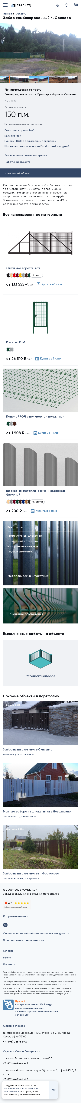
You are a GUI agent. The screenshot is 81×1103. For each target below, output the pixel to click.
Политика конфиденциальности (23, 940)
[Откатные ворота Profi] (40, 255)
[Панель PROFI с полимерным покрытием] (40, 404)
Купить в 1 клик (52, 284)
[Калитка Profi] (40, 329)
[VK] (5, 925)
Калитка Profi (13, 135)
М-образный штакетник (23, 546)
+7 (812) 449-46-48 (15, 1079)
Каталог (8, 950)
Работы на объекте (18, 162)
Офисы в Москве (14, 1025)
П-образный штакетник (23, 540)
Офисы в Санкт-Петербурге (21, 1051)
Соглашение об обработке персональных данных (36, 933)
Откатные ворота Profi (19, 130)
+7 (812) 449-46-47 (15, 1063)
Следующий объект (18, 172)
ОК (54, 1090)
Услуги (7, 957)
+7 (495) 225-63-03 (15, 1041)
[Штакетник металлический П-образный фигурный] (40, 480)
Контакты (9, 964)
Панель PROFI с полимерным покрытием (30, 140)
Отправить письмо (15, 916)
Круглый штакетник (20, 551)
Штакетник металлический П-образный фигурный (37, 146)
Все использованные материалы (26, 155)
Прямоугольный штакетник (25, 535)
